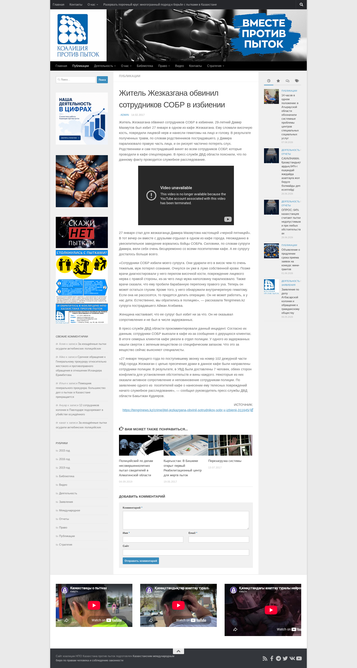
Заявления (66, 501)
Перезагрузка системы (224, 461)
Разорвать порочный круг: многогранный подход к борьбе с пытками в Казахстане (160, 4)
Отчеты (64, 518)
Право (162, 65)
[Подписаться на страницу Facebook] (271, 658)
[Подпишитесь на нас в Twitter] (285, 658)
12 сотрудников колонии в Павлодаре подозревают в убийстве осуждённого (79, 410)
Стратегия (214, 65)
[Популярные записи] (278, 81)
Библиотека (145, 65)
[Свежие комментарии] (287, 81)
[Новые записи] (268, 81)
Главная (58, 4)
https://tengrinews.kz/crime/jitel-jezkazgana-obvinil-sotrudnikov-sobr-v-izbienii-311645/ (186, 410)
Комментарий (132, 507)
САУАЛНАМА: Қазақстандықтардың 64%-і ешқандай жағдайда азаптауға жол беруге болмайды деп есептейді (291, 174)
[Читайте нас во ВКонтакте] (292, 658)
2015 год (64, 450)
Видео (179, 65)
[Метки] (296, 81)
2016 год (64, 459)
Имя (126, 532)
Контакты (76, 4)
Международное (69, 510)
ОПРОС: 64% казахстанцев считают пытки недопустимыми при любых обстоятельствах (291, 221)
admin (124, 114)
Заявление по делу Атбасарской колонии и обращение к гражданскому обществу (291, 301)
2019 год (64, 467)
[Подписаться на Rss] (265, 658)
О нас (91, 4)
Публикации (80, 65)
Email (193, 532)
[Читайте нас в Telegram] (278, 658)
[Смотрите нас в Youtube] (298, 658)
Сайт (126, 545)
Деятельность (103, 65)
